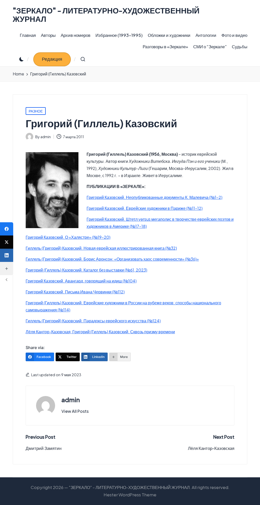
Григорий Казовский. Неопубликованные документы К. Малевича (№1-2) (154, 197)
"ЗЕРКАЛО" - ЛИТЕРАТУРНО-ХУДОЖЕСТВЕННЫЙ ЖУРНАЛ (106, 14)
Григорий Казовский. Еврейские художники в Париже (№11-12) (145, 208)
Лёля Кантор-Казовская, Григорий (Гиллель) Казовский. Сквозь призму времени (100, 331)
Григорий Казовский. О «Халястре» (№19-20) (68, 237)
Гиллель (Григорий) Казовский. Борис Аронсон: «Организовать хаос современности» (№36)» (112, 259)
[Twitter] (6, 242)
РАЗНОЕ (36, 111)
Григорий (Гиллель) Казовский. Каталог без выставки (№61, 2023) (86, 270)
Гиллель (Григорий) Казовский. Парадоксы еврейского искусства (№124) (93, 320)
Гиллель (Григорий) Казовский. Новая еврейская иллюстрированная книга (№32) (101, 248)
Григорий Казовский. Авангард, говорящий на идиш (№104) (81, 280)
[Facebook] (6, 228)
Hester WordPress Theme (130, 494)
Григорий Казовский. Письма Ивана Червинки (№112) (75, 291)
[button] (52, 59)
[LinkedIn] (6, 255)
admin (70, 399)
